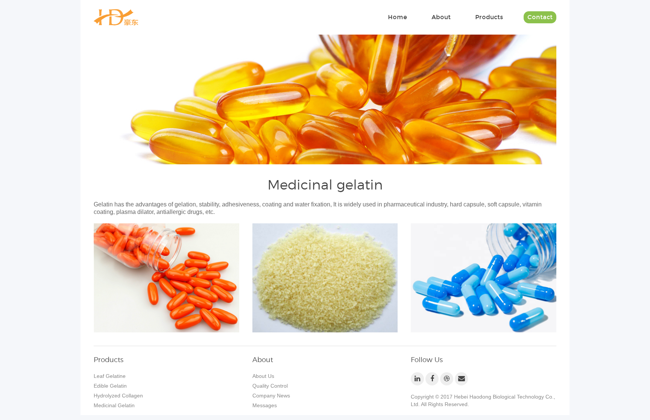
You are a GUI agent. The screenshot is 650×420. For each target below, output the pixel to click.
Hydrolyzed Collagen (118, 396)
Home (397, 17)
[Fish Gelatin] (166, 277)
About (441, 17)
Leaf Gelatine (110, 376)
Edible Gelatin (110, 386)
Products (489, 17)
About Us (263, 376)
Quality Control (270, 386)
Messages (264, 405)
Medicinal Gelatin (114, 405)
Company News (271, 396)
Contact (540, 17)
